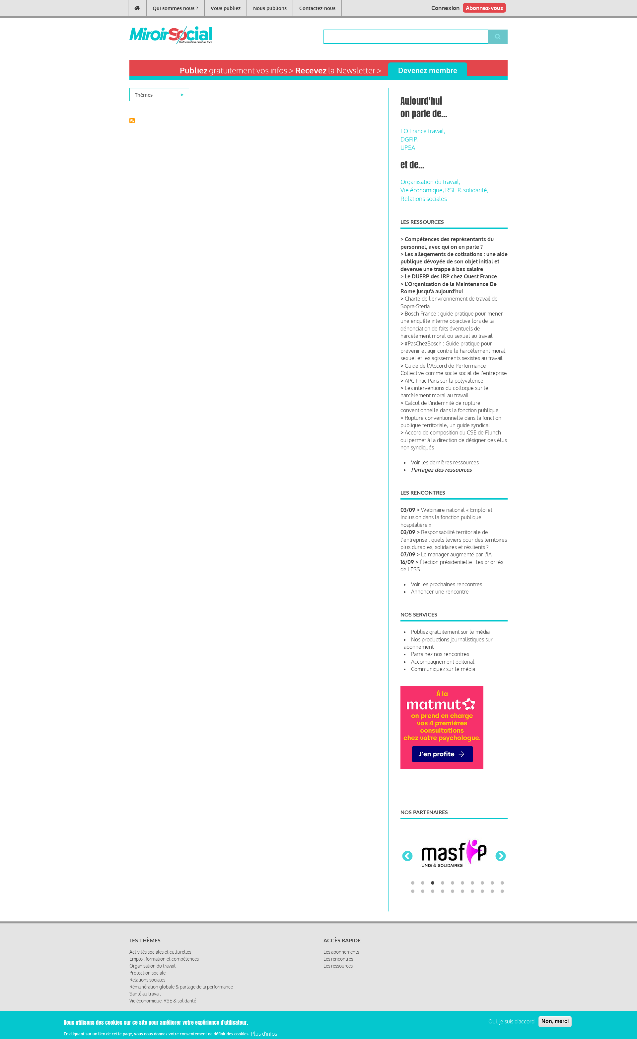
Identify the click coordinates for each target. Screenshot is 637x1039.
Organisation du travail (152, 966)
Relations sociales (423, 198)
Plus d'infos (264, 1033)
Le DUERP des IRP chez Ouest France (451, 276)
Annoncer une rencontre (440, 591)
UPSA (407, 147)
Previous (407, 857)
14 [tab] (442, 891)
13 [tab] (432, 891)
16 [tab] (462, 891)
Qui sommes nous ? (175, 8)
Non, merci (555, 1021)
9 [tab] (492, 883)
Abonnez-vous (484, 7)
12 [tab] (422, 891)
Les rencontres (338, 959)
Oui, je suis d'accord (511, 1021)
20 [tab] (502, 891)
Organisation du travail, (430, 181)
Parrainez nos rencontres (440, 654)
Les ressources (338, 966)
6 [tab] (462, 883)
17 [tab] (472, 891)
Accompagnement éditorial (442, 661)
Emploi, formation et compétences (164, 959)
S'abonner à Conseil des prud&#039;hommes (132, 120)
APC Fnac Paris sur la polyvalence (444, 380)
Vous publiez (226, 8)
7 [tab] (472, 883)
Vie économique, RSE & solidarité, (444, 190)
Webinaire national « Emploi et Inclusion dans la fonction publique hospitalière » (446, 517)
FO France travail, (422, 131)
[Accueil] (160, 35)
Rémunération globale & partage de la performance (181, 987)
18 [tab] (482, 891)
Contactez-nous (317, 8)
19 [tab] (492, 891)
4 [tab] (442, 883)
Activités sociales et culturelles (160, 952)
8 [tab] (482, 883)
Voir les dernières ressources (445, 462)
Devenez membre (427, 70)
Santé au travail (145, 993)
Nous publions (270, 8)
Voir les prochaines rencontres (446, 584)
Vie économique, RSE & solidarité (162, 1000)
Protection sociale (147, 973)
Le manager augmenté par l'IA (456, 554)
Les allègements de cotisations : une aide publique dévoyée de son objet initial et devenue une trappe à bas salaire (454, 261)
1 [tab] (412, 883)
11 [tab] (412, 891)
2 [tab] (422, 883)
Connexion (445, 7)
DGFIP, (409, 139)
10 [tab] (502, 883)
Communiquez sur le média (443, 669)
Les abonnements (341, 952)
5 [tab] (452, 883)
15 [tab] (452, 891)
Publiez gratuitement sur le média (450, 631)
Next (501, 857)
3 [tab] (432, 883)
